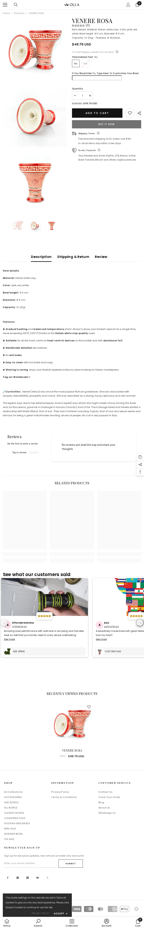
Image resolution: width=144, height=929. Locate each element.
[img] (78, 25)
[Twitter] (47, 877)
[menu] (5, 4)
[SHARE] (138, 113)
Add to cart (97, 113)
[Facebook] (7, 877)
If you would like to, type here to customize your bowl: (105, 73)
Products (19, 13)
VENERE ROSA (72, 750)
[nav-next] (140, 622)
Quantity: (77, 88)
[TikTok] (27, 877)
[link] (25, 554)
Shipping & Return (73, 256)
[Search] (16, 4)
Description (41, 256)
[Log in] (128, 5)
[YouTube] (37, 877)
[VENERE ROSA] (72, 723)
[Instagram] (17, 877)
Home (6, 13)
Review (101, 256)
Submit (70, 863)
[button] (140, 457)
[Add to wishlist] (130, 113)
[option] (17, 225)
